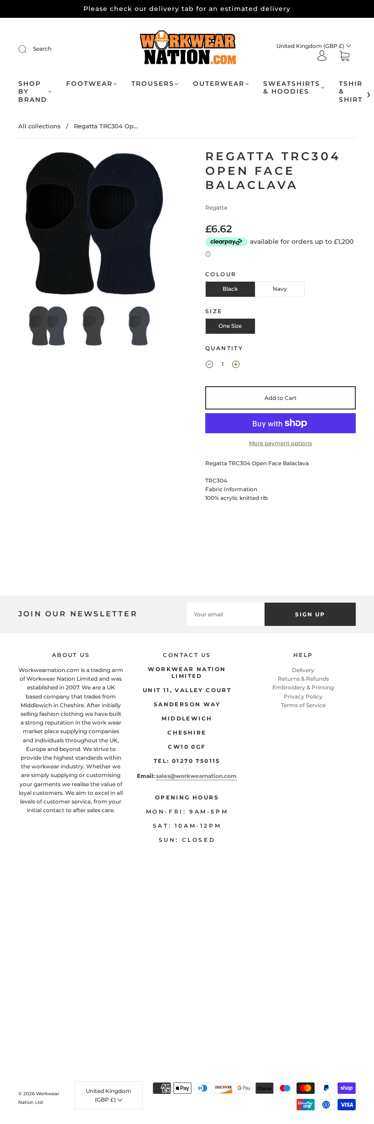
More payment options (280, 443)
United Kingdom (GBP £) (311, 45)
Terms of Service (303, 705)
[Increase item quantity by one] (236, 365)
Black (230, 288)
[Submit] (28, 49)
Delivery (303, 670)
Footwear (89, 84)
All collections (39, 126)
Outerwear (218, 84)
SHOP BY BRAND (32, 92)
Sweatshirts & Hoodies (291, 88)
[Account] (322, 56)
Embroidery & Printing (303, 687)
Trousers (152, 84)
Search (42, 48)
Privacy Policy (303, 696)
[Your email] (226, 614)
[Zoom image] (93, 225)
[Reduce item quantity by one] (209, 365)
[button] (34, 225)
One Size (230, 325)
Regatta (216, 207)
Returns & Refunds (303, 678)
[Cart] (344, 57)
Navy (280, 288)
